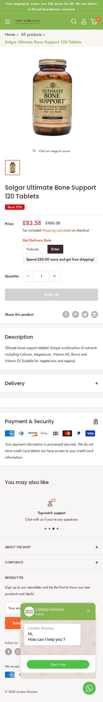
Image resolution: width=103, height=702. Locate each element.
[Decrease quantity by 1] (28, 276)
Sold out (51, 294)
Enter (55, 249)
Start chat (58, 664)
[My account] (83, 21)
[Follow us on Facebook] (8, 651)
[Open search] (74, 21)
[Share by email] (94, 314)
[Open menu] (7, 22)
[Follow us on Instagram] (18, 651)
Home (10, 34)
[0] (94, 22)
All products (31, 34)
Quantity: (12, 276)
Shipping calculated (56, 230)
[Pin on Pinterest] (75, 314)
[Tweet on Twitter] (85, 314)
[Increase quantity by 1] (54, 276)
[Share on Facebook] (66, 314)
